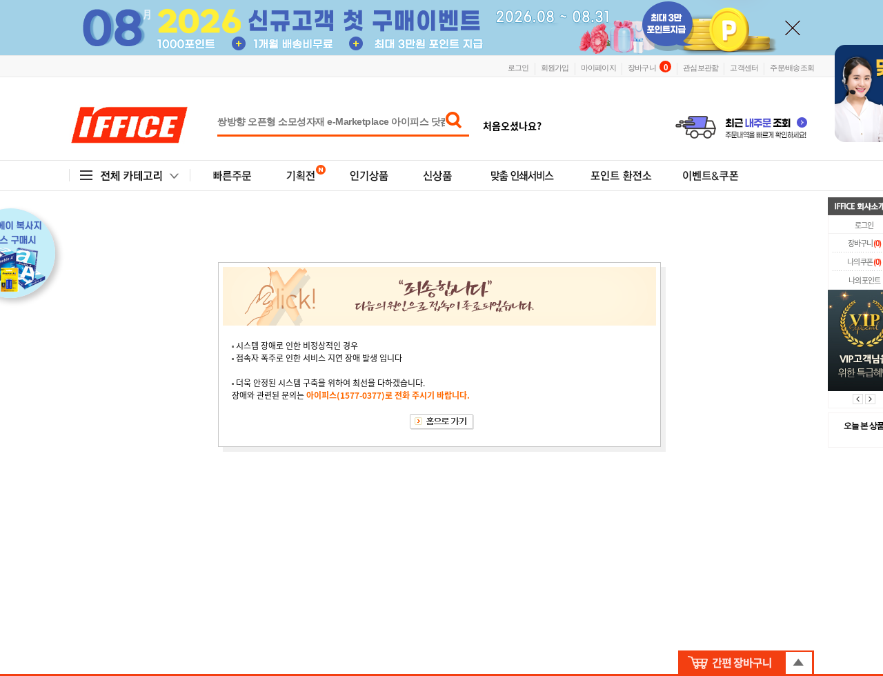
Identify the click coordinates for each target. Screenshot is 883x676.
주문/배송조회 (792, 66)
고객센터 (744, 66)
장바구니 (647, 66)
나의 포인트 (864, 280)
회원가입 (555, 66)
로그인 (518, 66)
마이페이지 (598, 66)
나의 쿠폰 (864, 262)
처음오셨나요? (512, 125)
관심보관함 (700, 66)
